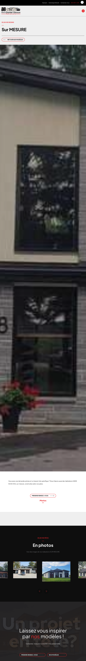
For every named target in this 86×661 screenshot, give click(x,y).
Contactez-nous (65, 2)
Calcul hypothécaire (54, 2)
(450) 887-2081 (75, 2)
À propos (44, 2)
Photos (43, 500)
